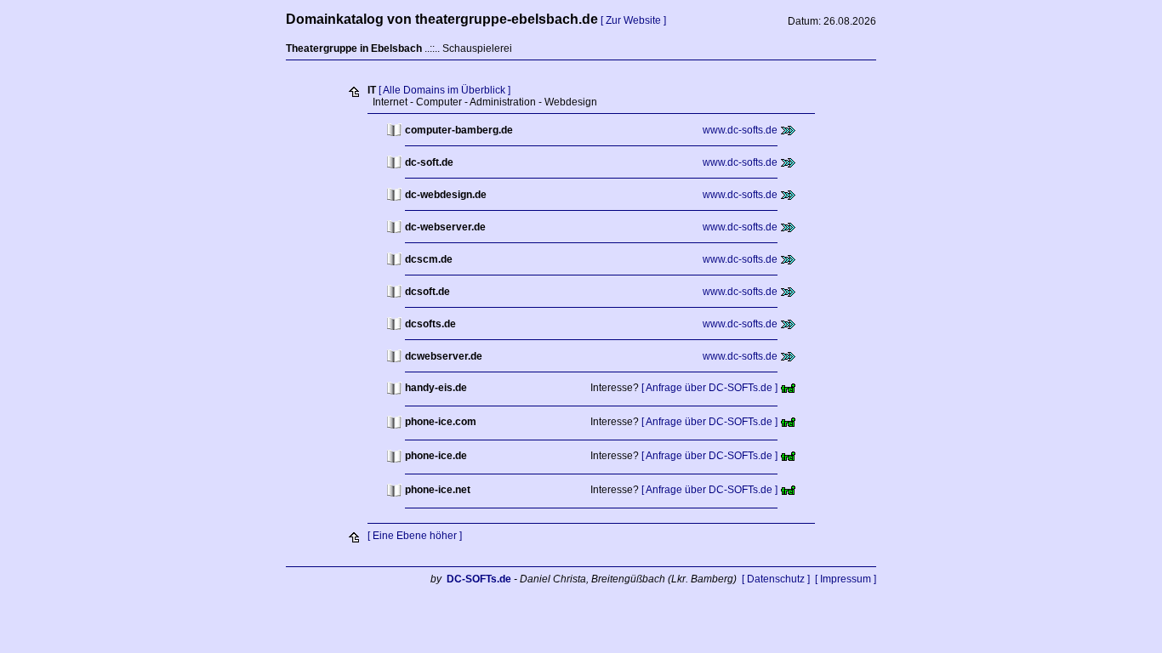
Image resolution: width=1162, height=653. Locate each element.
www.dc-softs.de (740, 130)
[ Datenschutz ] (776, 579)
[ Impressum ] (845, 579)
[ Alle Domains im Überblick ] (444, 90)
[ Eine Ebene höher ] (414, 536)
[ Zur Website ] (633, 20)
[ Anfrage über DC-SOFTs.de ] (709, 388)
